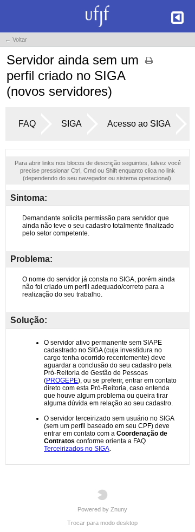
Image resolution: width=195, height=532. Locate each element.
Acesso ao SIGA (139, 123)
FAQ (27, 123)
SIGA (71, 123)
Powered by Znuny (102, 509)
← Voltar (16, 39)
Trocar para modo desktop (102, 523)
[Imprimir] (149, 64)
